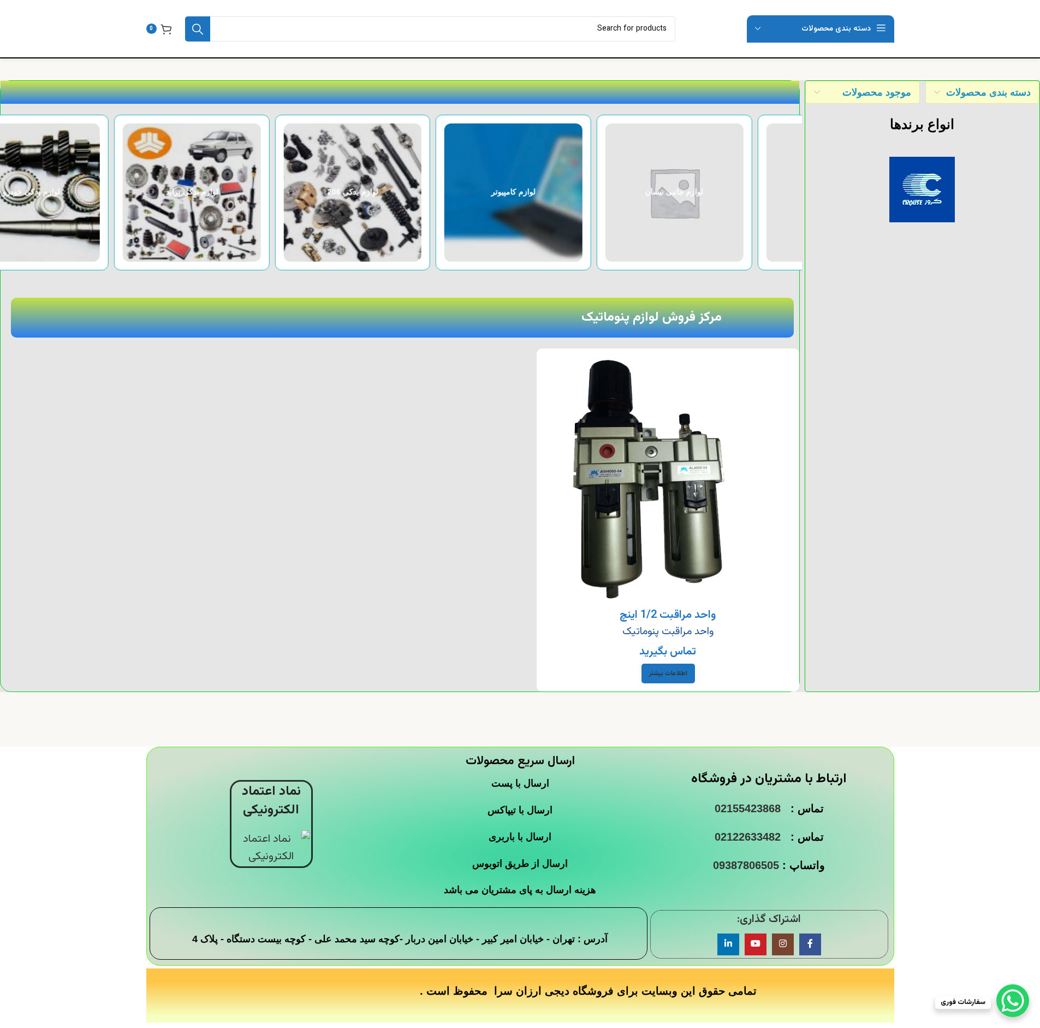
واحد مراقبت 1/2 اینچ (668, 615)
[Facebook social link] (810, 944)
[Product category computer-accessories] (721, 192)
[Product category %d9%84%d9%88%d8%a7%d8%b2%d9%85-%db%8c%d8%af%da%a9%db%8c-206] (561, 192)
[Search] (197, 29)
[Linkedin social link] (728, 944)
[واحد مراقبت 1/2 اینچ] (668, 480)
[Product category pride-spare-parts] (400, 192)
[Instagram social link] (783, 944)
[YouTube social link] (755, 944)
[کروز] (922, 189)
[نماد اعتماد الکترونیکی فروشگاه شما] (271, 848)
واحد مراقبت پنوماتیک (668, 632)
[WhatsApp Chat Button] (1012, 1000)
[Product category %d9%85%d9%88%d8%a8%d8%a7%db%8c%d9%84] (78, 192)
